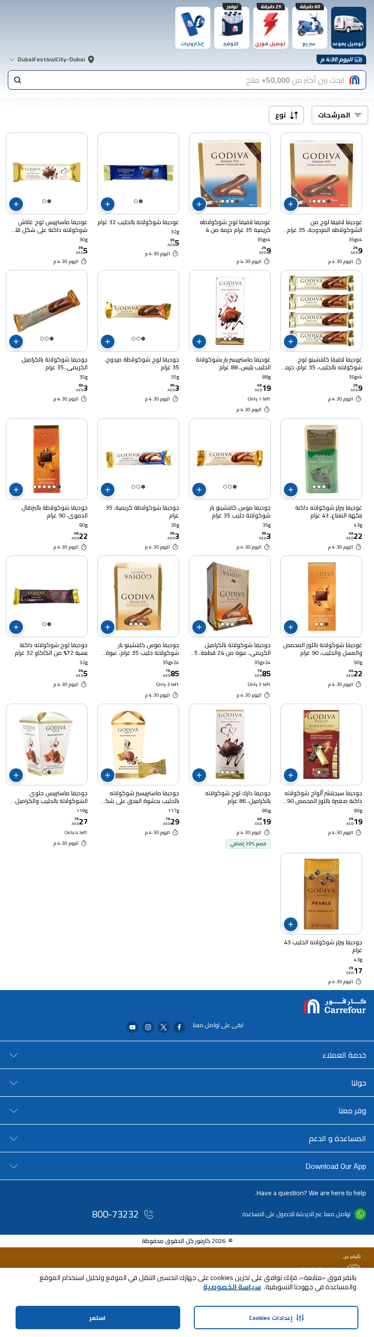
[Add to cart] (291, 204)
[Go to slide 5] (39, 487)
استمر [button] (98, 1317)
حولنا (358, 1082)
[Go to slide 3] (319, 201)
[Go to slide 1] (329, 201)
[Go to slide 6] (35, 487)
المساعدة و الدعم (337, 1138)
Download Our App (335, 1166)
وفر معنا (352, 1110)
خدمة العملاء (344, 1055)
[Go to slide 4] (314, 201)
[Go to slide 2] (324, 201)
